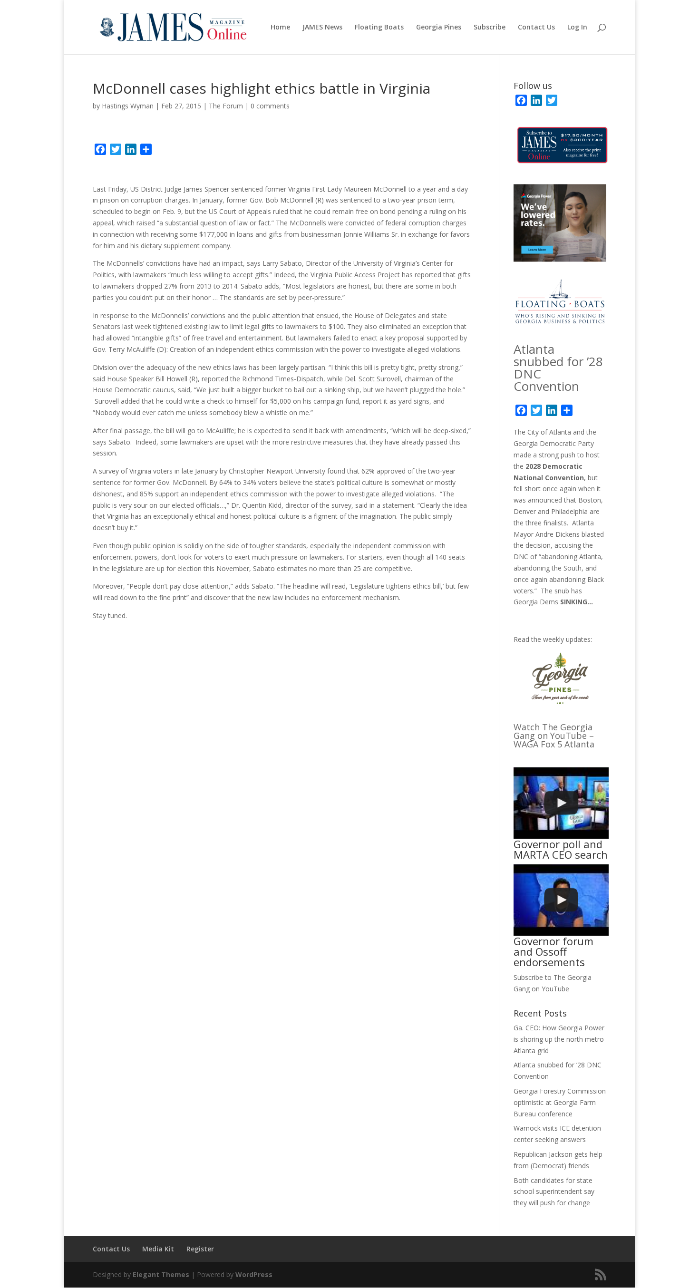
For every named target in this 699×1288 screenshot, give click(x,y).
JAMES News (322, 27)
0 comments (270, 105)
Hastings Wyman (128, 105)
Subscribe (489, 27)
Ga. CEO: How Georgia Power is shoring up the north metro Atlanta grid (559, 1039)
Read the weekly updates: (553, 639)
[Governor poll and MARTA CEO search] (561, 803)
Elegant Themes (161, 1274)
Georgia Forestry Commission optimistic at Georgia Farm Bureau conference (560, 1102)
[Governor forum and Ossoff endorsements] (561, 900)
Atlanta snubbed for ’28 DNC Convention (558, 367)
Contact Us (536, 27)
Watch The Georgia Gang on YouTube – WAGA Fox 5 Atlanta (554, 735)
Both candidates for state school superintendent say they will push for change (554, 1192)
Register (200, 1248)
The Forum (226, 105)
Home (280, 27)
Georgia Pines (438, 27)
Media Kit (158, 1248)
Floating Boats (379, 27)
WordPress (253, 1274)
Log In (577, 27)
